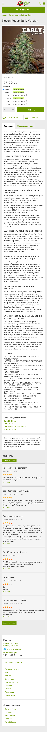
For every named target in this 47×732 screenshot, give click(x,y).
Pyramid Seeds (10, 715)
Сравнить (34, 118)
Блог (6, 672)
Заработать (9, 679)
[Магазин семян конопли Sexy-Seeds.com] (23, 3)
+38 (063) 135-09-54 (10, 645)
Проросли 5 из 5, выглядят (15, 468)
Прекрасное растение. (13, 516)
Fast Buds (8, 712)
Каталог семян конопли (13, 663)
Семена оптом (10, 695)
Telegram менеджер (13, 649)
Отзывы (8, 689)
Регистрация (10, 692)
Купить (30, 109)
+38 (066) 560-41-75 (10, 643)
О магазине (9, 666)
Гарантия (8, 685)
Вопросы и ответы (11, 682)
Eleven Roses (8, 424)
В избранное (13, 118)
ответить (6, 482)
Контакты (8, 676)
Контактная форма (10, 653)
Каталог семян (14, 15)
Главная (4, 15)
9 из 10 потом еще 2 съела (15, 552)
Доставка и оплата (12, 669)
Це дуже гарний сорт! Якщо (15, 600)
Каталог (25, 9)
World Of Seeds (10, 722)
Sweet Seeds (9, 719)
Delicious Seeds (26, 15)
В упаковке (6, 86)
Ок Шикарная (9, 577)
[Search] (39, 3)
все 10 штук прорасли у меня (16, 491)
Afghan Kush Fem (10, 429)
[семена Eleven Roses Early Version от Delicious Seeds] (23, 49)
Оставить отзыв (9, 460)
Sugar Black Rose (10, 421)
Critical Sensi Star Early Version (15, 426)
